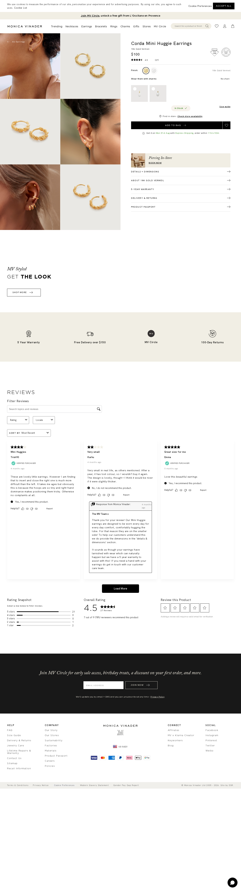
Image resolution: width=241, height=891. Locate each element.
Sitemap (12, 763)
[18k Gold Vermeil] (146, 70)
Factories (51, 745)
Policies (50, 766)
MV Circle (160, 26)
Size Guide (14, 735)
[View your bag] (232, 26)
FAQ (10, 730)
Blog (171, 745)
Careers (50, 761)
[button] (200, 6)
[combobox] (189, 26)
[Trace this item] (214, 52)
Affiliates (173, 730)
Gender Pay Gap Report (126, 785)
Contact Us (14, 758)
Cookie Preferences (64, 785)
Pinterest (211, 740)
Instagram (212, 735)
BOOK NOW (155, 163)
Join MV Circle (90, 15)
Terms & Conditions (17, 785)
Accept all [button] (223, 6)
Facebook (212, 730)
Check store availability (190, 116)
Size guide (224, 106)
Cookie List (20, 7)
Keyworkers (175, 740)
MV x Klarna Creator (181, 735)
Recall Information (19, 768)
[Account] (225, 26)
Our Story (51, 730)
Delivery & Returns (19, 740)
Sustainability (53, 740)
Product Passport (56, 756)
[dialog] (120, 6)
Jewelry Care (15, 745)
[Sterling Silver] (153, 70)
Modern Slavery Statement (94, 785)
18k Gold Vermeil (221, 70)
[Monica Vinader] (24, 26)
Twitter (210, 745)
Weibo (210, 750)
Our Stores (52, 735)
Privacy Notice (41, 785)
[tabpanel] (90, 66)
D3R (231, 785)
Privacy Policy (157, 696)
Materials (51, 750)
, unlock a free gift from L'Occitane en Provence (120, 15)
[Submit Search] (207, 26)
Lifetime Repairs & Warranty (19, 751)
